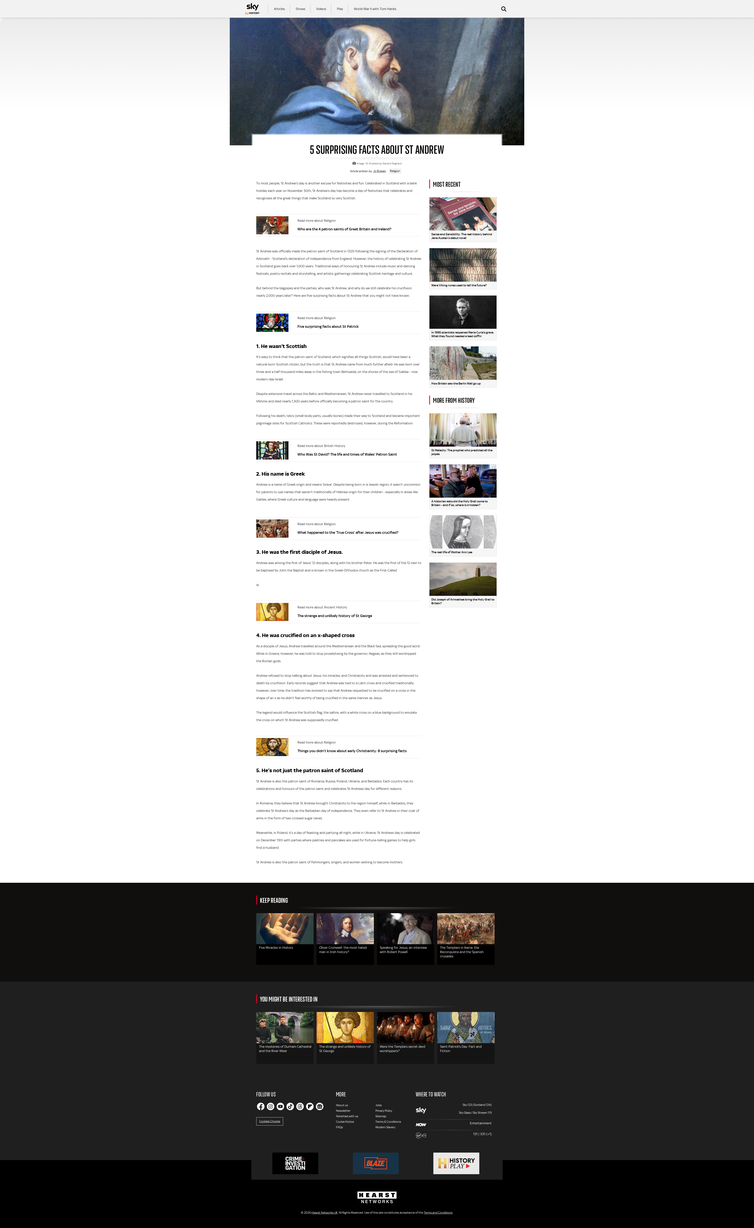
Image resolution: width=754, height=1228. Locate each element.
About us (342, 1105)
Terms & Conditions (388, 1122)
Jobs (378, 1105)
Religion (395, 171)
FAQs (339, 1127)
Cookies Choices (269, 1121)
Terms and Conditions (438, 1212)
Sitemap (380, 1116)
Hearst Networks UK (324, 1212)
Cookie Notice (345, 1122)
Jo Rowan (379, 171)
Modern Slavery (385, 1127)
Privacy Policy (383, 1111)
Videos (321, 9)
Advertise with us (347, 1116)
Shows (300, 9)
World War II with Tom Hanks (375, 9)
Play (340, 9)
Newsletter (343, 1111)
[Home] (252, 9)
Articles (279, 9)
